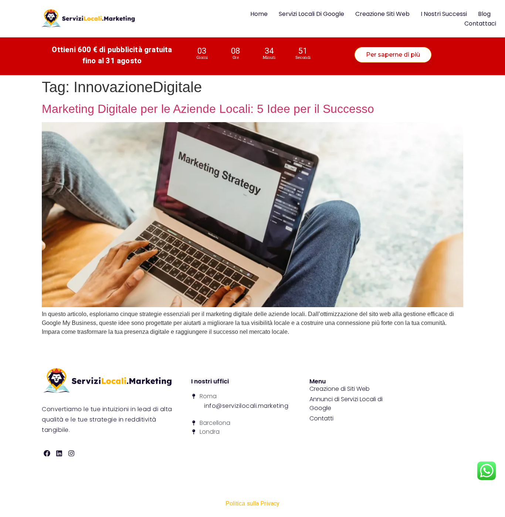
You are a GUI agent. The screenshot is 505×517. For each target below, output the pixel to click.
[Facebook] (47, 453)
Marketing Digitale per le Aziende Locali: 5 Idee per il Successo (208, 108)
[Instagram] (71, 453)
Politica (235, 503)
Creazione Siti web (382, 14)
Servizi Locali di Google (311, 14)
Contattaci (480, 23)
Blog (484, 14)
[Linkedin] (59, 453)
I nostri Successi (444, 14)
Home (259, 14)
